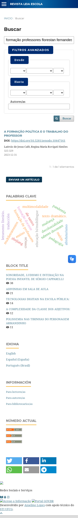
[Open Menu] (4, 4)
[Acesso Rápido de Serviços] (5, 497)
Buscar (67, 118)
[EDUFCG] (1, 497)
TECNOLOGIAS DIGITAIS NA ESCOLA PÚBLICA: (37, 299)
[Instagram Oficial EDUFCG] (8, 497)
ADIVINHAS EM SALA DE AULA (27, 289)
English (11, 353)
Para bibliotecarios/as (19, 404)
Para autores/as (15, 398)
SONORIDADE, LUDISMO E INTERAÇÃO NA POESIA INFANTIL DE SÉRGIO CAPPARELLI (35, 277)
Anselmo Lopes (34, 505)
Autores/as (17, 102)
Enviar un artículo (24, 179)
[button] (14, 460)
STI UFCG (6, 509)
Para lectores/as (15, 392)
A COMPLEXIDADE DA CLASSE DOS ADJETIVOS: (38, 309)
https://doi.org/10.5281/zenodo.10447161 (38, 140)
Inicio (8, 18)
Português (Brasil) (18, 365)
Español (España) (17, 359)
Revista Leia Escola (26, 4)
